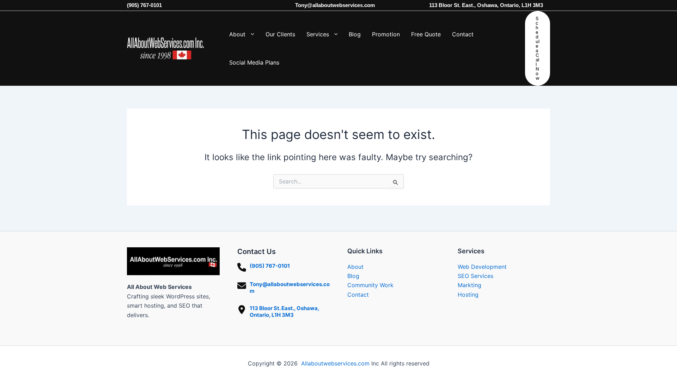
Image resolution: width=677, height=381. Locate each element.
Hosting (468, 294)
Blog (353, 275)
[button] (249, 34)
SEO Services (475, 275)
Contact (358, 294)
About (355, 266)
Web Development (482, 266)
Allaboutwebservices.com (335, 363)
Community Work (370, 285)
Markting (469, 285)
